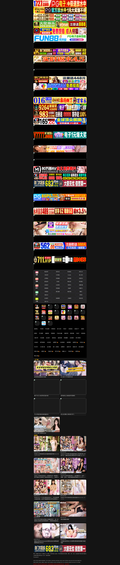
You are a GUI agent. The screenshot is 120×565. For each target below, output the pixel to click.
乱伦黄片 (48, 337)
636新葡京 (62, 342)
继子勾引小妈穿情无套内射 (41, 395)
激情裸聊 (69, 342)
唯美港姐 (69, 278)
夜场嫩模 (66, 337)
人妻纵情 (69, 298)
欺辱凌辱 (46, 281)
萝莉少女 (81, 271)
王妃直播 (42, 337)
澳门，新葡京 (56, 346)
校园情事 (58, 298)
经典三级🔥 (36, 351)
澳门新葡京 (78, 337)
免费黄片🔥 (75, 342)
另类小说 (46, 301)
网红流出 (69, 281)
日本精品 (58, 275)
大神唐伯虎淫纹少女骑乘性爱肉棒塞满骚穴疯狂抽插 (73, 541)
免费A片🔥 (43, 351)
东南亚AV (81, 278)
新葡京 (35, 333)
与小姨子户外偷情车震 (67, 377)
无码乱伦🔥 (82, 342)
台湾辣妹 (46, 278)
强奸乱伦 (58, 271)
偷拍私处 (54, 337)
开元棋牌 (47, 328)
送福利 (82, 328)
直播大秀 (75, 346)
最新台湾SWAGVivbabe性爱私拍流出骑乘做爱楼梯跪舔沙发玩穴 (46, 541)
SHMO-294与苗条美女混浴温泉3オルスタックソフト (73, 498)
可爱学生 (69, 285)
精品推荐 (46, 271)
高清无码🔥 (70, 351)
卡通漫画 (46, 291)
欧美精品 (69, 271)
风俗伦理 (81, 298)
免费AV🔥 (77, 351)
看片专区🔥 (57, 351)
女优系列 (58, 285)
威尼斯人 (36, 328)
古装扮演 (46, 285)
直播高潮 (66, 333)
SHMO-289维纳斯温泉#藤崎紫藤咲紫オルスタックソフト (46, 454)
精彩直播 (72, 333)
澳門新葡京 (42, 342)
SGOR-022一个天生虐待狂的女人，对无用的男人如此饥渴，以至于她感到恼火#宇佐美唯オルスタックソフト (46, 499)
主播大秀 (36, 337)
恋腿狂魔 (81, 285)
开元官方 (36, 346)
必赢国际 (47, 333)
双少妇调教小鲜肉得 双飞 (67, 414)
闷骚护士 (81, 288)
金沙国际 (49, 346)
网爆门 (81, 291)
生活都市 (46, 298)
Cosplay (69, 275)
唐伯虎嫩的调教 (65, 519)
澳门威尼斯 (81, 346)
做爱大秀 (69, 346)
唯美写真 (69, 291)
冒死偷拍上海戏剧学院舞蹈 (68, 395)
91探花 (57, 281)
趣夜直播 (60, 337)
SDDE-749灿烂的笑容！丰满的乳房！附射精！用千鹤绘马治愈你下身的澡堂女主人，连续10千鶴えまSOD (46, 477)
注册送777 (76, 328)
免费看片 (63, 346)
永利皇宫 (49, 342)
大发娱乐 (36, 342)
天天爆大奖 (42, 346)
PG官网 (41, 328)
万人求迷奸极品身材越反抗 (41, 414)
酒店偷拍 (83, 333)
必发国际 (72, 337)
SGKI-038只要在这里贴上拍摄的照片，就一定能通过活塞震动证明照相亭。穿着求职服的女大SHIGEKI (46, 520)
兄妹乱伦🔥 (50, 351)
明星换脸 (58, 288)
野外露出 (81, 281)
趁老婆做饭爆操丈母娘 (40, 377)
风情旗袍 (46, 288)
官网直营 (53, 328)
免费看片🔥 (55, 342)
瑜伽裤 (69, 288)
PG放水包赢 (59, 333)
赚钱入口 (64, 351)
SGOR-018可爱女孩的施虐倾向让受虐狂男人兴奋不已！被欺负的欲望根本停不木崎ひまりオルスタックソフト (73, 455)
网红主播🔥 (36, 355)
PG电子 (64, 328)
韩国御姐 (58, 278)
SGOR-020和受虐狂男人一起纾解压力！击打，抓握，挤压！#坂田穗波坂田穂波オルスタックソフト (73, 477)
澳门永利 (59, 328)
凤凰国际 (53, 333)
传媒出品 (46, 294)
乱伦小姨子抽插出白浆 (40, 433)
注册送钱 (70, 328)
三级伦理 (46, 275)
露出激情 (58, 291)
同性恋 (81, 294)
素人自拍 (81, 275)
